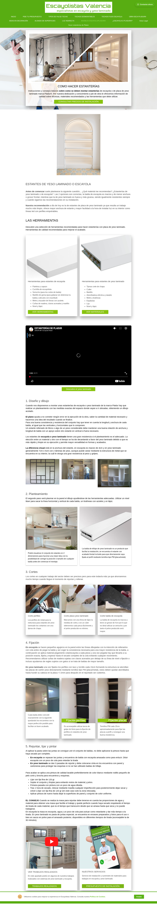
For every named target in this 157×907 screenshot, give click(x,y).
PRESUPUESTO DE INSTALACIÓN (103, 886)
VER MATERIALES (95, 312)
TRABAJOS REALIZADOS (44, 886)
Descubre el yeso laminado (78, 389)
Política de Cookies (97, 897)
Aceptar (139, 897)
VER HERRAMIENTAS (42, 312)
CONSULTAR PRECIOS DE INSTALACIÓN (79, 101)
